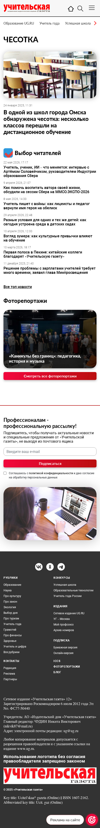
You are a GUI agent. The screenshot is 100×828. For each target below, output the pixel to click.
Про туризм (11, 618)
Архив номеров (63, 630)
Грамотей (9, 629)
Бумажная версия (65, 647)
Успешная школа (78, 23)
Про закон (10, 601)
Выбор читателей (38, 152)
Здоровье (9, 641)
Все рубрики (11, 652)
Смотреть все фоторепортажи (50, 376)
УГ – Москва (61, 619)
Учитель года (50, 23)
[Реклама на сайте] (92, 820)
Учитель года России (67, 596)
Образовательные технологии (73, 590)
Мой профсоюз (63, 624)
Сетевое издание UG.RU (68, 613)
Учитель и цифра (14, 646)
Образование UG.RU (18, 23)
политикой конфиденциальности (51, 473)
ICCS (56, 661)
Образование (12, 584)
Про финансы (12, 635)
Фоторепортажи (25, 300)
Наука (7, 590)
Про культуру (12, 596)
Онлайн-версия (63, 653)
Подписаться (50, 463)
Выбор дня (10, 613)
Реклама (9, 673)
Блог (57, 672)
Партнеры (10, 679)
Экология (9, 607)
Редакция (9, 668)
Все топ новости (17, 287)
